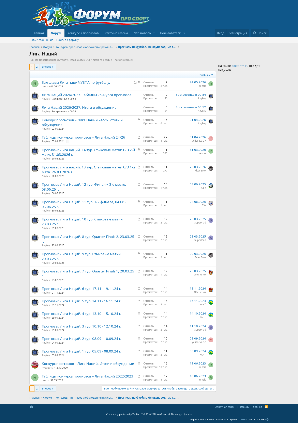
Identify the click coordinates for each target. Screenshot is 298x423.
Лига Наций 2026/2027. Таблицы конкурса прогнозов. (87, 94)
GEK (203, 188)
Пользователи (170, 33)
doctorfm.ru (240, 66)
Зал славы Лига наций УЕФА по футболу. (76, 82)
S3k (204, 205)
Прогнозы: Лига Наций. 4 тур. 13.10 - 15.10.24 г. (81, 313)
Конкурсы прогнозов (83, 33)
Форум (55, 33)
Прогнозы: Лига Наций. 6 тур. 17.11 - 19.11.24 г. (81, 288)
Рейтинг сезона (116, 33)
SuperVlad (200, 222)
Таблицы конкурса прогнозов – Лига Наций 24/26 (83, 137)
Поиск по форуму (67, 40)
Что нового (142, 33)
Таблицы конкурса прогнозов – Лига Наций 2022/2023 (87, 376)
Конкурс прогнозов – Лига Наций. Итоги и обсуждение (88, 363)
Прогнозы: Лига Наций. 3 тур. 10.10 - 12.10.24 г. (81, 326)
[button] (154, 33)
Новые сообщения (41, 40)
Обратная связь (225, 407)
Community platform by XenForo (138, 414)
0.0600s (242, 419)
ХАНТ (203, 304)
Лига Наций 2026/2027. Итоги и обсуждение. (80, 107)
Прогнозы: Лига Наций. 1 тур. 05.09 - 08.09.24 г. (81, 351)
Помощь (243, 407)
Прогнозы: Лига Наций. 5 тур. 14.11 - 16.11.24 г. (81, 301)
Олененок (200, 274)
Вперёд (46, 66)
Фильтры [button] (204, 74)
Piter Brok (200, 170)
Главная (38, 33)
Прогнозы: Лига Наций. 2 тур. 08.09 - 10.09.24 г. (81, 338)
